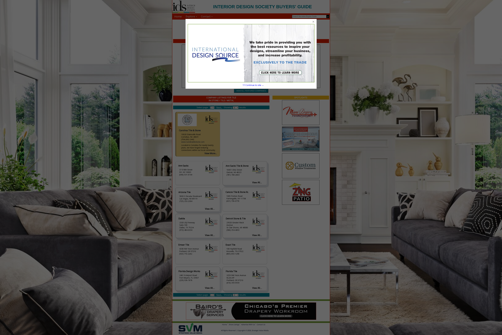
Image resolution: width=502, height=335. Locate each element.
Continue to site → (253, 85)
